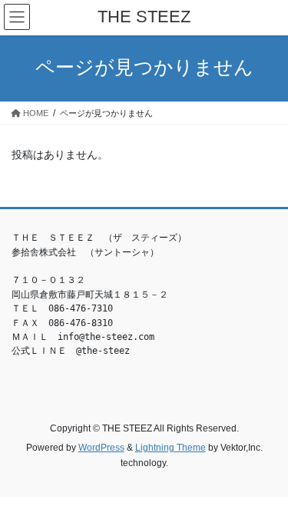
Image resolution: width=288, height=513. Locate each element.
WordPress (101, 447)
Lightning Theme (170, 447)
